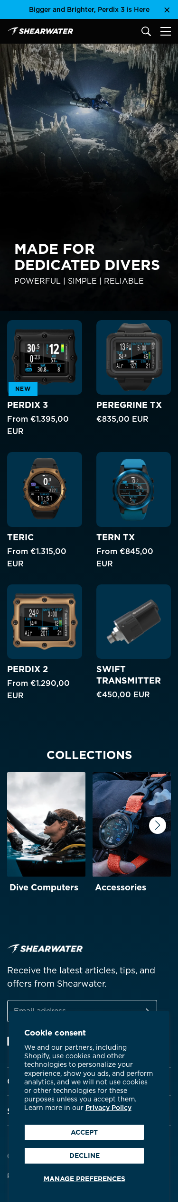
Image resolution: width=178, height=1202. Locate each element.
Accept (84, 1132)
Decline (84, 1155)
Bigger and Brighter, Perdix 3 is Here (89, 9)
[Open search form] (146, 31)
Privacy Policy (108, 1107)
